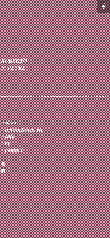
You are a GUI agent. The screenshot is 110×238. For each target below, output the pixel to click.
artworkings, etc (24, 129)
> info (8, 135)
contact (14, 149)
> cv (5, 142)
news (10, 122)
